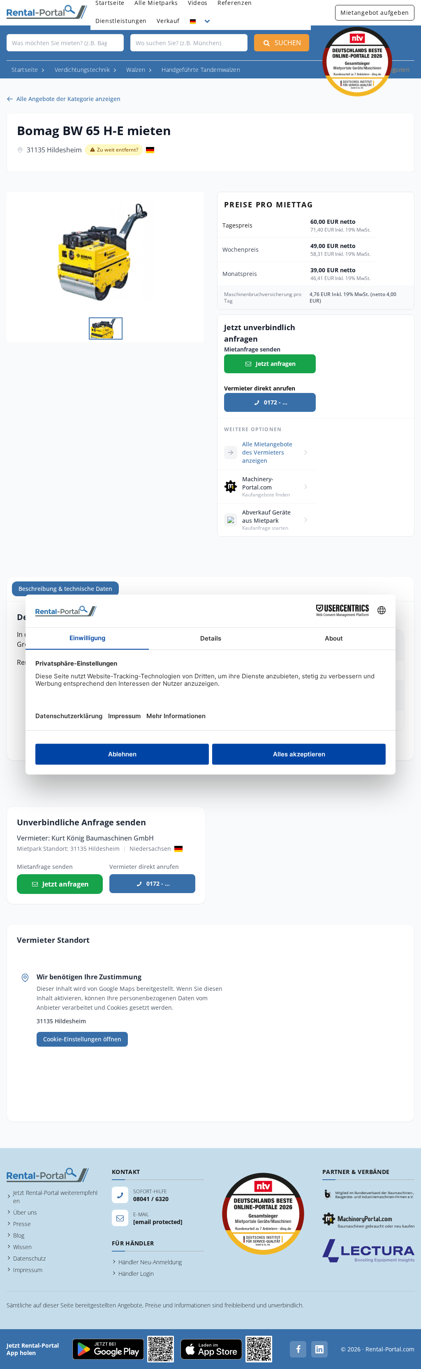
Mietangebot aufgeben (374, 12)
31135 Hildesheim (54, 149)
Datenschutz (29, 1258)
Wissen (22, 1247)
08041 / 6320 (151, 1199)
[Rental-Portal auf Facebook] (298, 1349)
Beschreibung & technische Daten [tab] (65, 589)
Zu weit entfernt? (117, 149)
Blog (18, 1235)
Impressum (27, 1270)
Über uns (25, 1212)
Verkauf (168, 21)
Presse (22, 1224)
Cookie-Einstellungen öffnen (82, 1039)
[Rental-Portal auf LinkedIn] (319, 1349)
